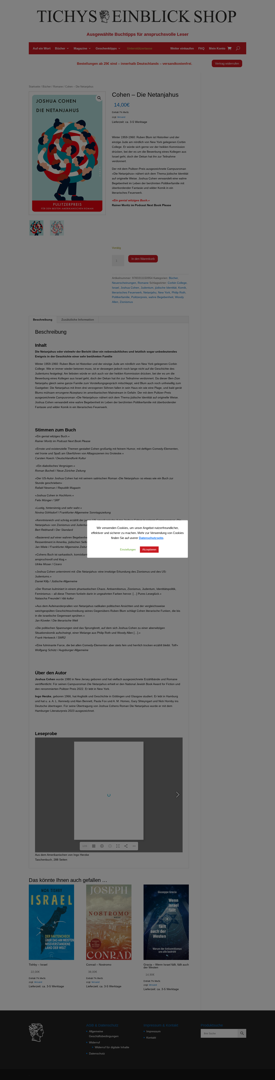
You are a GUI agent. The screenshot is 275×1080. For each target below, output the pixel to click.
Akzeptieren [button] (149, 549)
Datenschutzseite (151, 538)
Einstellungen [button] (128, 549)
